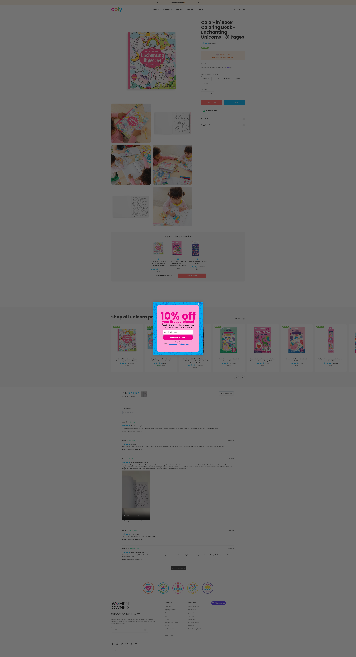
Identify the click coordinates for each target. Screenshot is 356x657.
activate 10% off (178, 337)
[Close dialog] (200, 304)
